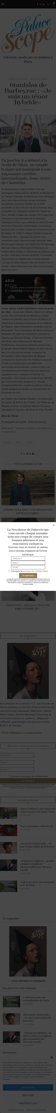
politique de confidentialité (35, 571)
